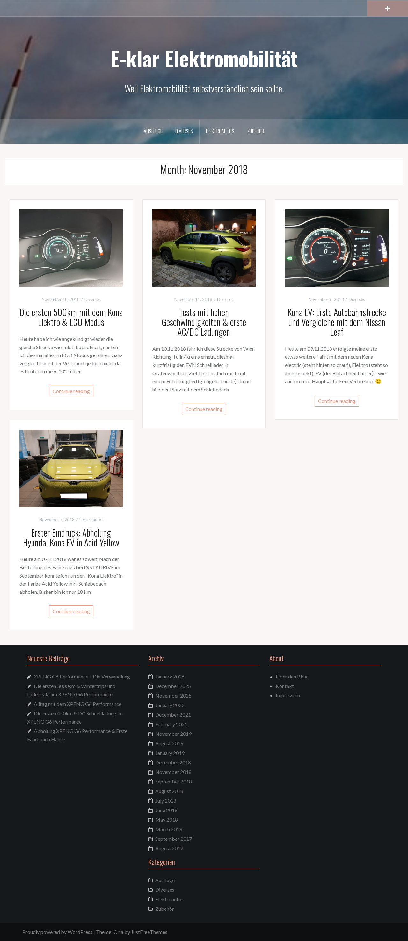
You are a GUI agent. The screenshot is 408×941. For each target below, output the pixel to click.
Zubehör (255, 131)
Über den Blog (292, 676)
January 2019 (170, 753)
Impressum (288, 695)
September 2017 (173, 839)
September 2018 (173, 781)
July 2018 (165, 800)
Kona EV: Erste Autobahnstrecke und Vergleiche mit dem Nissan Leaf (337, 321)
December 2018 (173, 762)
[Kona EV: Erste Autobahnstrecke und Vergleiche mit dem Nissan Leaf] (337, 247)
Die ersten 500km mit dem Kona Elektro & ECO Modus (71, 316)
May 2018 (166, 820)
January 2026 (170, 676)
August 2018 (169, 791)
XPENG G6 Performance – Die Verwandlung (82, 676)
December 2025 (173, 686)
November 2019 (173, 734)
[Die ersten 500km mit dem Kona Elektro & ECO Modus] (71, 247)
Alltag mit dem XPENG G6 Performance (77, 704)
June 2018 (166, 810)
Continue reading (71, 391)
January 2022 (170, 705)
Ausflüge (153, 131)
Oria (118, 932)
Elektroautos (220, 131)
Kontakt (285, 686)
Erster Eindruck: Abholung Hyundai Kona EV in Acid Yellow (71, 537)
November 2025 (173, 695)
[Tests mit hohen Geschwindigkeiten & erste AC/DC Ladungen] (204, 247)
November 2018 (173, 772)
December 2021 (173, 715)
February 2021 (171, 724)
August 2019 (169, 743)
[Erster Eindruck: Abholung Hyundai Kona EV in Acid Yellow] (71, 467)
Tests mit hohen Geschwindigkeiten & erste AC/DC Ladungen (204, 321)
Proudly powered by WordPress (57, 932)
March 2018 (168, 829)
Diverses (184, 131)
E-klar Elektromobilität (204, 58)
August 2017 (169, 848)
